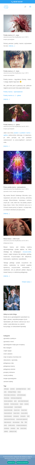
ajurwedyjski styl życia (21, 388)
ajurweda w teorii (8, 191)
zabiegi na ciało (12, 431)
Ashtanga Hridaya (12, 392)
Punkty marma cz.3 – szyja (11, 35)
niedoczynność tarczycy (9, 419)
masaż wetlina (24, 413)
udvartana (13, 428)
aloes (29, 388)
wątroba (6, 431)
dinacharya (6, 398)
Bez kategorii (7, 348)
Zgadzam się (11, 462)
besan (19, 392)
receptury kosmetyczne (21, 425)
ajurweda (12, 388)
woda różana (23, 428)
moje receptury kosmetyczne (12, 357)
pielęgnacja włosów (9, 369)
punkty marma (11, 425)
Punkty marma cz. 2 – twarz (11, 71)
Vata (18, 428)
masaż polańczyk (8, 413)
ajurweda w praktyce (10, 338)
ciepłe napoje (7, 351)
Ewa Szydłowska (16, 37)
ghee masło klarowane (23, 401)
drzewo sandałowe (8, 401)
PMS (26, 422)
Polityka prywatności (22, 462)
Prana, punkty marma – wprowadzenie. (15, 187)
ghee (15, 401)
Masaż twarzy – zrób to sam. (12, 238)
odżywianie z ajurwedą (10, 360)
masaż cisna (17, 410)
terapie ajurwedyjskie (9, 39)
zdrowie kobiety (8, 381)
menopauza (16, 416)
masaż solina (16, 413)
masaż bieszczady (8, 410)
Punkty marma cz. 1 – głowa (12, 95)
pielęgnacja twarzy (8, 243)
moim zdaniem (8, 354)
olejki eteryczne (7, 422)
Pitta (22, 422)
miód (28, 416)
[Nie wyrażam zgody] (33, 460)
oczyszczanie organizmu (21, 419)
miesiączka (22, 416)
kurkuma (26, 404)
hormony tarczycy (14, 404)
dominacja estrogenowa (16, 398)
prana (5, 425)
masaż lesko (24, 410)
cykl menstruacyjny (21, 395)
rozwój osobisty (8, 375)
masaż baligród (18, 407)
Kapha (21, 404)
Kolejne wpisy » (27, 282)
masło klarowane (8, 416)
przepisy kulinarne (9, 372)
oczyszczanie (27, 252)
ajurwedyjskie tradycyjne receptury (14, 344)
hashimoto (6, 404)
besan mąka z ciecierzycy (9, 395)
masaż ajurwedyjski (8, 407)
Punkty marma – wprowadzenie (13, 92)
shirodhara (6, 428)
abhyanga (6, 388)
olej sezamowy (16, 422)
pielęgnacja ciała (9, 363)
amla (5, 392)
